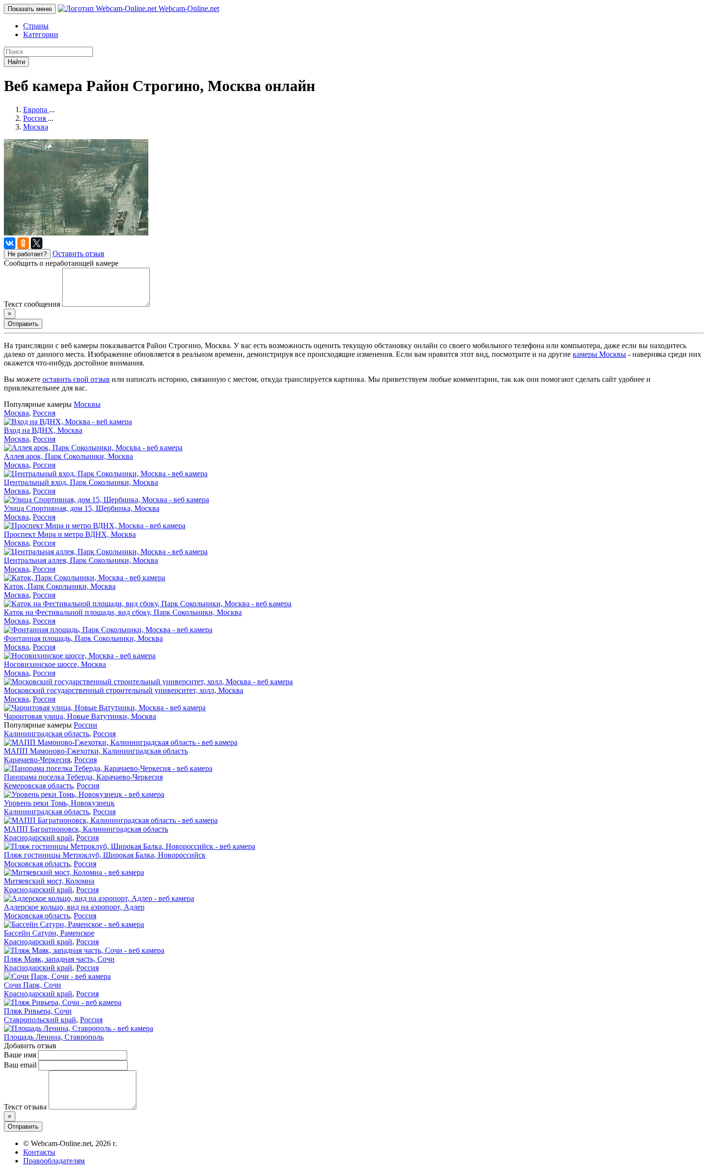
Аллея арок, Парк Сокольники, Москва (68, 456)
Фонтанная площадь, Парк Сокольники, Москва (83, 638)
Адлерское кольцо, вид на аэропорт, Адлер (74, 907)
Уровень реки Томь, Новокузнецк (59, 803)
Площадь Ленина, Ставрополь (54, 1037)
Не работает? (27, 254)
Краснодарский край (38, 838)
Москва (16, 413)
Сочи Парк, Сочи (32, 985)
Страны (36, 26)
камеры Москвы (599, 354)
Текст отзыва (25, 1107)
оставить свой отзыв (76, 379)
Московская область (37, 864)
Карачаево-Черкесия (37, 760)
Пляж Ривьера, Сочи (38, 1011)
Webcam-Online (188, 8)
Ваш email (20, 1065)
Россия (44, 413)
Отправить (23, 323)
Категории (40, 34)
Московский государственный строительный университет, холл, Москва (123, 690)
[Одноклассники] (23, 243)
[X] (36, 243)
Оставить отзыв (78, 253)
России (85, 725)
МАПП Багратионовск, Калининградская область (86, 829)
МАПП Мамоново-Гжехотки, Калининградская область (96, 751)
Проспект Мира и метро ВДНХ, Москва (70, 534)
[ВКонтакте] (9, 243)
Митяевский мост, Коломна (49, 881)
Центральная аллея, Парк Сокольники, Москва (81, 560)
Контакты (39, 1152)
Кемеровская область (38, 786)
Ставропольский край (40, 1020)
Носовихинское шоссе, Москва (55, 664)
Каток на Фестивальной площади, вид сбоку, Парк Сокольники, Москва (123, 612)
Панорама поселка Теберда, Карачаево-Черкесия (83, 777)
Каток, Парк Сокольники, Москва (60, 586)
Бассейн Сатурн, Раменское (49, 933)
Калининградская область (46, 734)
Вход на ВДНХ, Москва (43, 430)
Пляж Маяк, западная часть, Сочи (59, 959)
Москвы (87, 404)
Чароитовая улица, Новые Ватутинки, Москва (80, 716)
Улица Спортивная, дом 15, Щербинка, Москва (81, 508)
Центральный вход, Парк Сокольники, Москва (81, 482)
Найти (16, 61)
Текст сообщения (32, 304)
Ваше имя (20, 1055)
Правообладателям (54, 1161)
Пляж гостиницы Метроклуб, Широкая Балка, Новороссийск (105, 855)
